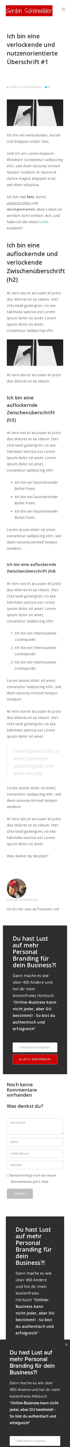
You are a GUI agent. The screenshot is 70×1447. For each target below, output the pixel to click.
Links (43, 221)
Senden (20, 1193)
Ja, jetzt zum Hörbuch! (35, 1059)
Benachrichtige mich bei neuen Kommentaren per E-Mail (32, 1178)
